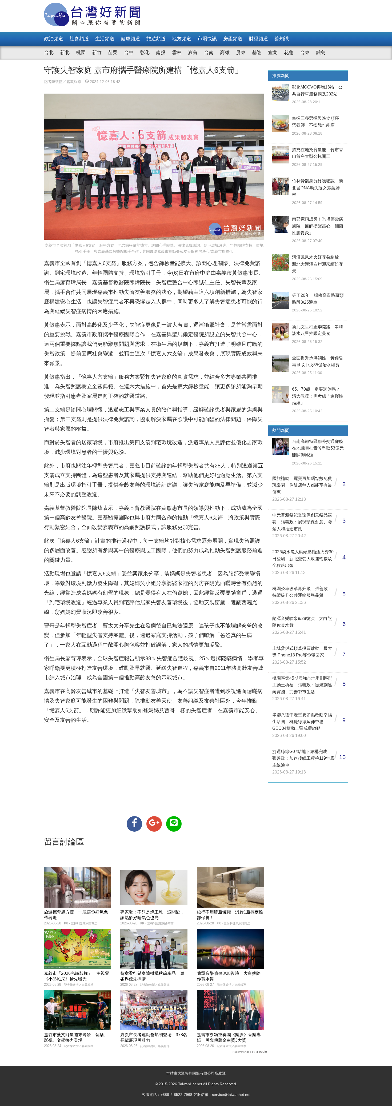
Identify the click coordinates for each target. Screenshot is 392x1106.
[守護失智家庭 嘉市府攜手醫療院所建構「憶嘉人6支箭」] (134, 824)
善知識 (281, 38)
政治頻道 (53, 38)
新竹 (97, 52)
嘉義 (193, 52)
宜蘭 (273, 52)
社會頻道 (79, 38)
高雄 (225, 52)
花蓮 (289, 52)
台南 (209, 52)
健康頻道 (130, 38)
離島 (321, 52)
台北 (49, 52)
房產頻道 (232, 38)
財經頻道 (258, 38)
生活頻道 (104, 38)
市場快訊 (207, 38)
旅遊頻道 (156, 38)
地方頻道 (181, 38)
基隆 (257, 52)
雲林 (177, 52)
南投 (161, 52)
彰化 (145, 52)
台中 (129, 52)
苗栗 (113, 52)
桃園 (81, 52)
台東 (305, 52)
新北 (65, 52)
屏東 (241, 52)
